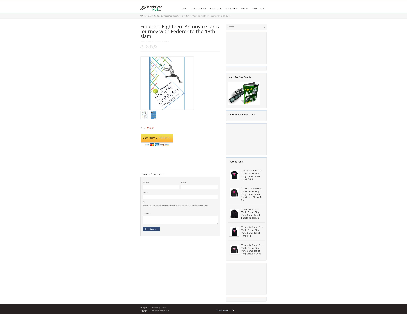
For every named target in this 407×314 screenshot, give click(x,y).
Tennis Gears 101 (198, 9)
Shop (254, 9)
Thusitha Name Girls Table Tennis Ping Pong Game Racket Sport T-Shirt (251, 175)
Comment (147, 214)
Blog (262, 9)
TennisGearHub (163, 42)
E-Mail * (184, 182)
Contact (163, 308)
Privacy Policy (144, 308)
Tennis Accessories (147, 42)
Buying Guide (216, 9)
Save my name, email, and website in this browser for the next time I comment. (176, 205)
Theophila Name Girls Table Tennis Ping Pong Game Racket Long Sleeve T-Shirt (252, 249)
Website (146, 192)
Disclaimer (155, 308)
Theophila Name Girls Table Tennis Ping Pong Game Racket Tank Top (252, 231)
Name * (146, 182)
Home (184, 9)
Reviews (244, 9)
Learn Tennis (231, 9)
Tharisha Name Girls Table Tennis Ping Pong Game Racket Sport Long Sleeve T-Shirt (251, 194)
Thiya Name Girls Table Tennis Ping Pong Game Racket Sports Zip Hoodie (250, 213)
